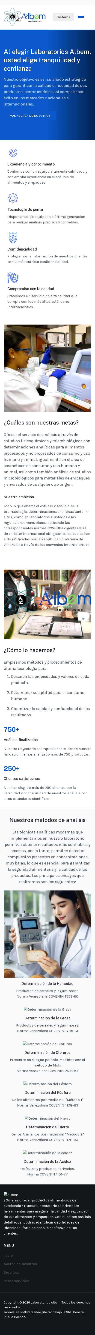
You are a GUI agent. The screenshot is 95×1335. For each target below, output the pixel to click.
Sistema (63, 17)
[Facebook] (6, 1325)
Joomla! (9, 1312)
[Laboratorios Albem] (25, 16)
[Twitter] (24, 1325)
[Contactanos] (81, 17)
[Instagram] (12, 1325)
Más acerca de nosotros (29, 116)
